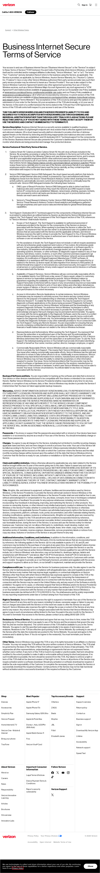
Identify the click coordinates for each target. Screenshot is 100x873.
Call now (30, 12)
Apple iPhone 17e (33, 708)
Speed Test (81, 753)
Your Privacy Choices (49, 836)
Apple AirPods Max (34, 719)
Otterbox (55, 702)
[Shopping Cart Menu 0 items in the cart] (90, 5)
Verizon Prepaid (7, 719)
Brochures (5, 809)
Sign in (79, 725)
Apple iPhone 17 (32, 702)
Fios (28, 739)
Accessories (6, 708)
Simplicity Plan (7, 713)
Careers (4, 778)
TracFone (5, 744)
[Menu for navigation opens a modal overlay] (96, 5)
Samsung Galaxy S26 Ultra (37, 713)
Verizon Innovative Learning (8, 796)
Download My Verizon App (87, 730)
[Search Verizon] (79, 5)
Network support (83, 747)
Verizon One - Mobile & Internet (10, 731)
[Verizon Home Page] (9, 4)
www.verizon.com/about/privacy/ (17, 95)
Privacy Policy (33, 836)
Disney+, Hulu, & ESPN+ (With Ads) (36, 726)
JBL (53, 725)
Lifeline (79, 736)
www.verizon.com (49, 89)
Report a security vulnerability (33, 790)
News (3, 784)
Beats (53, 713)
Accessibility (81, 742)
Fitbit (53, 730)
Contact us (80, 713)
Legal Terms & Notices (35, 775)
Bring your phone (8, 739)
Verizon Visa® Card (34, 744)
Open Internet (45, 842)
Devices (4, 702)
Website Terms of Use (62, 842)
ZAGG (54, 708)
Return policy (81, 708)
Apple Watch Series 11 (35, 733)
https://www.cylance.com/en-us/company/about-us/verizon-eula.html (58, 163)
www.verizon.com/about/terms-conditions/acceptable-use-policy (33, 92)
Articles (4, 804)
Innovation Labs (7, 821)
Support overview (83, 702)
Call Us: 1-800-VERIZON (12, 12)
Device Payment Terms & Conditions (36, 782)
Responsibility (7, 790)
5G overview (6, 815)
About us (5, 772)
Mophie (54, 719)
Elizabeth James (58, 736)
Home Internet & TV (9, 725)
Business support (83, 719)
